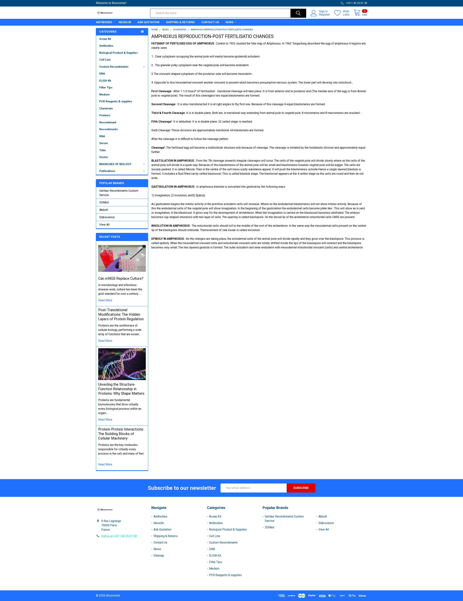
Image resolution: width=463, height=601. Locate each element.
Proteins (104, 115)
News (229, 22)
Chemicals (106, 108)
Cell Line (105, 59)
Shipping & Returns (180, 22)
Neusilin (125, 22)
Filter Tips (105, 87)
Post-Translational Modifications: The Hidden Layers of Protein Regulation (121, 314)
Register (324, 14)
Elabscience (107, 217)
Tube (102, 150)
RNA (102, 136)
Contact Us (210, 22)
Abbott (103, 210)
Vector (103, 157)
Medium (104, 94)
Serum (103, 143)
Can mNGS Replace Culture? (120, 278)
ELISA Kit (105, 80)
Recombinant (107, 122)
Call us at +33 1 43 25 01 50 (119, 536)
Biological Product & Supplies (118, 52)
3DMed (104, 202)
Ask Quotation (148, 22)
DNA (102, 73)
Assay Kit (105, 39)
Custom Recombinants (113, 66)
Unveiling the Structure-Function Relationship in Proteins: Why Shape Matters (121, 389)
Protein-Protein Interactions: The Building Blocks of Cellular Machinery (121, 433)
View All (104, 224)
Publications (107, 171)
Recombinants (108, 129)
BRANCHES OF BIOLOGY (115, 164)
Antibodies (104, 22)
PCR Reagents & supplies (115, 101)
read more (105, 300)
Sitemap (159, 555)
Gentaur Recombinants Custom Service (118, 193)
